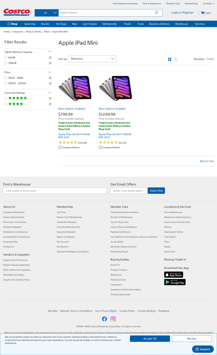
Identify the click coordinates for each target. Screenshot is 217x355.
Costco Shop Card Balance (124, 227)
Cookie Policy (127, 310)
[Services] (205, 23)
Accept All (149, 338)
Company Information (14, 212)
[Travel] (131, 23)
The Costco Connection (14, 222)
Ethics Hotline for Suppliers (17, 269)
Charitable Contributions (15, 231)
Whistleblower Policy (13, 274)
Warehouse (181, 23)
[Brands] (50, 23)
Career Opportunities (13, 217)
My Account (63, 241)
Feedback (163, 310)
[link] (75, 103)
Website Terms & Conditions (76, 310)
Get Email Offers (123, 184)
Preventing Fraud (119, 251)
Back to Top (207, 161)
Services (200, 23)
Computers (18, 31)
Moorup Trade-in (175, 259)
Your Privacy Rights (106, 310)
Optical (167, 227)
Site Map (53, 310)
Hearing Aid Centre (173, 231)
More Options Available (71, 108)
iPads (47, 31)
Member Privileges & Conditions (73, 251)
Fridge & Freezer (119, 269)
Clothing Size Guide (120, 294)
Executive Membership (68, 227)
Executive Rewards (66, 231)
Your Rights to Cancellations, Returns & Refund (134, 236)
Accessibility (117, 241)
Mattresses (116, 274)
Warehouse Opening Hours (177, 217)
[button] (158, 12)
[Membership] (117, 23)
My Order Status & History (123, 246)
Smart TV (115, 265)
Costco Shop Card (120, 222)
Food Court (169, 251)
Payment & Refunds (120, 231)
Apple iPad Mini (60, 31)
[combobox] (46, 12)
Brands (45, 23)
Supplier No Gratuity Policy (16, 279)
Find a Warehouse (17, 184)
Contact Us (8, 246)
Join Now (61, 212)
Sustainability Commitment (16, 236)
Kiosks (167, 246)
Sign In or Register (66, 236)
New (74, 23)
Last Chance (90, 23)
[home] (17, 12)
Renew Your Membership (69, 217)
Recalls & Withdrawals (122, 217)
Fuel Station (170, 236)
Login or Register (182, 12)
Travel (127, 23)
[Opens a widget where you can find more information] (203, 349)
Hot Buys (61, 23)
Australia (207, 3)
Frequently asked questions (125, 212)
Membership (109, 23)
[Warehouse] (189, 23)
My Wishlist (62, 246)
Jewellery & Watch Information (126, 289)
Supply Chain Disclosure (15, 260)
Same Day (30, 23)
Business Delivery (159, 23)
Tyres (141, 23)
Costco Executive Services (177, 222)
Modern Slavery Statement (16, 265)
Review (191, 338)
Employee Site (10, 241)
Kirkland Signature (12, 227)
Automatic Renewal (66, 222)
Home (6, 31)
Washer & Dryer (118, 279)
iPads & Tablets (33, 31)
